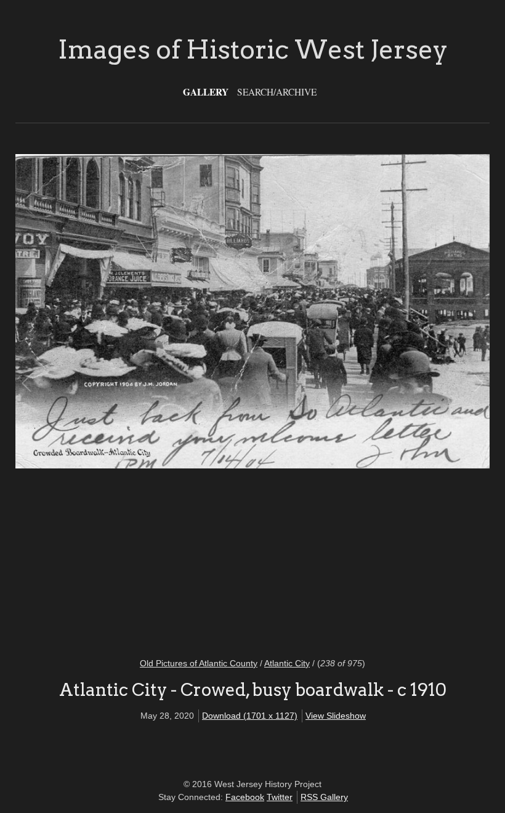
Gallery (205, 92)
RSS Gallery (324, 797)
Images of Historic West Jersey (253, 49)
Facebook (244, 797)
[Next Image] (364, 398)
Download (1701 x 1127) (249, 716)
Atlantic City (287, 663)
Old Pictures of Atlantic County (198, 663)
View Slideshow (335, 716)
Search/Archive (277, 92)
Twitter (280, 797)
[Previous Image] (140, 398)
